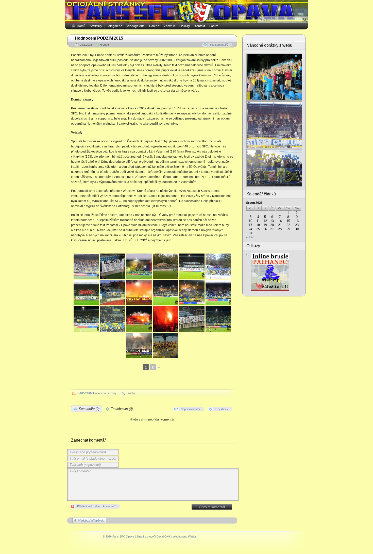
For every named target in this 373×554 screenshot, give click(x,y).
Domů (81, 26)
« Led (250, 237)
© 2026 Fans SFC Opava (118, 536)
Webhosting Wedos (185, 536)
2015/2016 (85, 393)
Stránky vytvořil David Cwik (154, 536)
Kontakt (199, 26)
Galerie (154, 26)
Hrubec (104, 44)
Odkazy (184, 26)
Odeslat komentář (212, 507)
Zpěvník (169, 26)
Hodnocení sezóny (104, 393)
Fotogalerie (114, 26)
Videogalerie (136, 26)
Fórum (213, 26)
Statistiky (96, 26)
